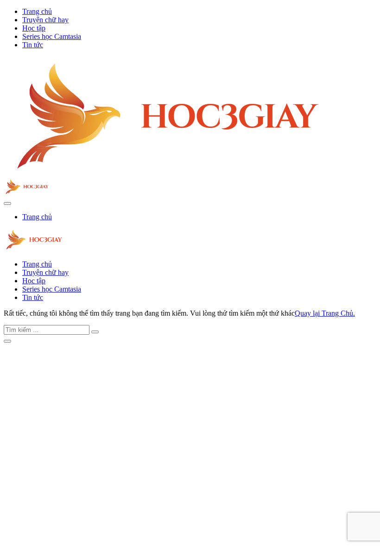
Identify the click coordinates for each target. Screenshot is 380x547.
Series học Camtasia (51, 36)
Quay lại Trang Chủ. (325, 313)
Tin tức (32, 45)
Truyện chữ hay (45, 20)
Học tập (33, 28)
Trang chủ (37, 11)
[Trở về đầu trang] (7, 341)
